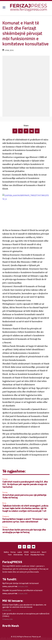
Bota (4, 503)
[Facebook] (14, 131)
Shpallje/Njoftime (9, 586)
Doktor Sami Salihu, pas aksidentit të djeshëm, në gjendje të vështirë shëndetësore (24, 605)
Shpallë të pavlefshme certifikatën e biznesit (22, 590)
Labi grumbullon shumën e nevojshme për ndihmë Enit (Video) (25, 614)
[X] (20, 131)
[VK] (31, 131)
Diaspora (5, 516)
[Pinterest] (26, 131)
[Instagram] (24, 546)
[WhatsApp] (37, 131)
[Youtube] (33, 546)
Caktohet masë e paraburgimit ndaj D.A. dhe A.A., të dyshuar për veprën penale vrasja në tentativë (25, 484)
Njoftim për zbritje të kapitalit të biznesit (20, 583)
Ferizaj (4, 479)
